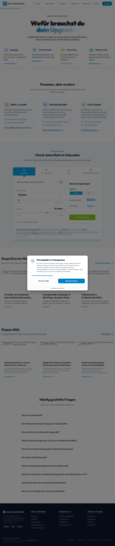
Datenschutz (54, 288)
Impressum (61, 288)
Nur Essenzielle (43, 281)
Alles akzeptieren (71, 281)
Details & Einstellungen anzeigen (42, 275)
